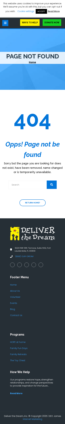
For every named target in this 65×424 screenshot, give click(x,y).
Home (32, 62)
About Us (15, 290)
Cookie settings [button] (25, 11)
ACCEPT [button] (41, 11)
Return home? (32, 203)
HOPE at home (18, 342)
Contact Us (16, 315)
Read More (54, 11)
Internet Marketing (32, 419)
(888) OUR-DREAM (24, 256)
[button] (52, 185)
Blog (12, 309)
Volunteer (15, 297)
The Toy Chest (17, 360)
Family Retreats (18, 354)
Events (13, 303)
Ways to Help (30, 22)
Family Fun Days (19, 348)
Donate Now (51, 22)
